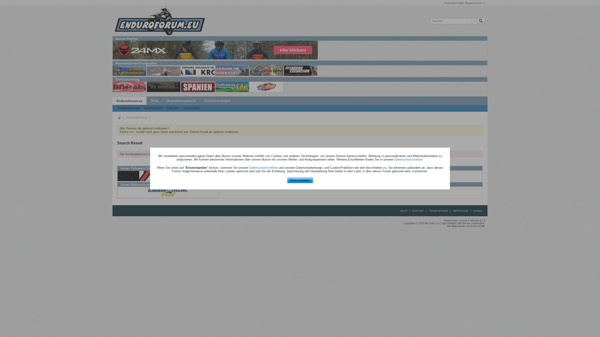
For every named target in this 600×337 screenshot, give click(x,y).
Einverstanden (300, 180)
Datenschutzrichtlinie (408, 159)
